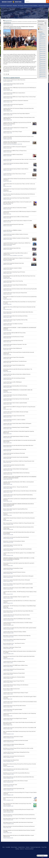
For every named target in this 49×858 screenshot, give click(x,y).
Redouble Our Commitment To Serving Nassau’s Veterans (14, 541)
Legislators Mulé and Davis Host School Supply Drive (13, 104)
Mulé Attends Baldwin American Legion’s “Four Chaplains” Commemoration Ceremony (19, 818)
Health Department (42, 36)
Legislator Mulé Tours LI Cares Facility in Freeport (12, 131)
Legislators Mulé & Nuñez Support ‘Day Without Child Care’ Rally (15, 319)
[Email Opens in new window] (8, 74)
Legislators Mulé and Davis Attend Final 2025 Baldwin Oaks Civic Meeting (17, 618)
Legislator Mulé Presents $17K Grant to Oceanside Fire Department (15, 100)
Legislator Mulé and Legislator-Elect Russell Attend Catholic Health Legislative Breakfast (19, 627)
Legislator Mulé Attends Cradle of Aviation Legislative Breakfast (15, 402)
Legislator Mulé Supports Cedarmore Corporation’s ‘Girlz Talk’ (15, 344)
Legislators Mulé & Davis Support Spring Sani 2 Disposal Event (15, 292)
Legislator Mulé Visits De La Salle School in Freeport (13, 736)
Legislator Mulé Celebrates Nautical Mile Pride (11, 248)
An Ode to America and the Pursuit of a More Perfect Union (14, 79)
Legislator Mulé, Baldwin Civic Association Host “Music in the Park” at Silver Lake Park (19, 159)
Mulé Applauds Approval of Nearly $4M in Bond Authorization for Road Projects (18, 822)
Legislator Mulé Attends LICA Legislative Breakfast (12, 709)
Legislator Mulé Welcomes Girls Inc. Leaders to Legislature (14, 419)
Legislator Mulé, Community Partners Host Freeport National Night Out (16, 113)
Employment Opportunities (35, 847)
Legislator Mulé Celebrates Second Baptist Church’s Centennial (15, 718)
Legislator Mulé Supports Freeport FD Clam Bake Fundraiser (14, 705)
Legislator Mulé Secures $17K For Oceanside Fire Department (14, 146)
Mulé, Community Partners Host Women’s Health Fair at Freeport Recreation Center (18, 461)
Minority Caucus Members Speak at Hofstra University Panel (14, 639)
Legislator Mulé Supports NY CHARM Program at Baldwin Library (15, 665)
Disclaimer (28, 847)
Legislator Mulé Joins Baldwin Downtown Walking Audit (13, 744)
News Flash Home (8, 20)
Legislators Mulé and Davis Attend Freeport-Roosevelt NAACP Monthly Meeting (18, 494)
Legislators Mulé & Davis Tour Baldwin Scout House (13, 323)
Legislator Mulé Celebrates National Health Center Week (13, 83)
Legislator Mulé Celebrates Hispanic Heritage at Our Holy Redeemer (15, 684)
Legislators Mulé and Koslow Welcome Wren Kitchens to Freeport (15, 780)
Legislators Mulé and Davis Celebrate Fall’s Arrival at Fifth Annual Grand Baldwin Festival (20, 701)
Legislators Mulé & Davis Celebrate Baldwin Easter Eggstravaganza (15, 468)
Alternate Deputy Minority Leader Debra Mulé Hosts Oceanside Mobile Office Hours (18, 776)
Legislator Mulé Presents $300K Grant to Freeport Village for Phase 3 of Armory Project (19, 96)
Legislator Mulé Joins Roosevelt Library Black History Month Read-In (16, 537)
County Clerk (41, 37)
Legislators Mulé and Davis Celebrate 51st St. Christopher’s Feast (15, 127)
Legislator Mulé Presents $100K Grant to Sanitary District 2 (14, 92)
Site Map (17, 848)
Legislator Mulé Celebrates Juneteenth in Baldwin (12, 268)
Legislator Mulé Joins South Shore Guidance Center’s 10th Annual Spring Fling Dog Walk (20, 288)
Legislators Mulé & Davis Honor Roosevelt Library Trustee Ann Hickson (16, 614)
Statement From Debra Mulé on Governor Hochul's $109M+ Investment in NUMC (18, 587)
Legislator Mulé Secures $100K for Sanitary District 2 (13, 154)
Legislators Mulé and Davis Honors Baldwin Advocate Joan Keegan (15, 411)
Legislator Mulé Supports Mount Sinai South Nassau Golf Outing (15, 315)
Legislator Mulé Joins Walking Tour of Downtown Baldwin (14, 677)
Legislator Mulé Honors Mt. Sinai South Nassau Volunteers (14, 378)
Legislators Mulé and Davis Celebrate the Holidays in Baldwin (14, 631)
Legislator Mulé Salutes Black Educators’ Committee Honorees (15, 361)
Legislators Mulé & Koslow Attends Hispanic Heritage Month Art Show (16, 752)
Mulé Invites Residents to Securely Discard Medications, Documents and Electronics (19, 814)
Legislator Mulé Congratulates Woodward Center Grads (13, 263)
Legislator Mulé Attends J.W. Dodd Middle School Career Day (14, 449)
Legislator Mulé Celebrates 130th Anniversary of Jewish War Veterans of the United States (19, 490)
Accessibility (8, 847)
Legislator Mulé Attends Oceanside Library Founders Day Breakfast (15, 457)
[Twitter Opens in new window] (6, 74)
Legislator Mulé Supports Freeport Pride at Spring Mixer (13, 357)
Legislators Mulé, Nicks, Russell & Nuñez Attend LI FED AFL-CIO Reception (17, 423)
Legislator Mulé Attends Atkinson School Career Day (13, 281)
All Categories (41, 33)
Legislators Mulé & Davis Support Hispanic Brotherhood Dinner (15, 284)
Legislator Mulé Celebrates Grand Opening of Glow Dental (14, 453)
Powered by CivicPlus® (29, 848)
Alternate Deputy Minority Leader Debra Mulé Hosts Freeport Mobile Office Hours (18, 445)
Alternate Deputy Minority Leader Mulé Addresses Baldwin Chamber (15, 769)
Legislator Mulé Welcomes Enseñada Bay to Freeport (13, 568)
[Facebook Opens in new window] (4, 74)
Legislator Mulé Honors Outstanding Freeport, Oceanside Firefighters (16, 427)
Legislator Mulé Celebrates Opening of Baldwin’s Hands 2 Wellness (15, 168)
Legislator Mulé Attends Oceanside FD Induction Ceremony (14, 572)
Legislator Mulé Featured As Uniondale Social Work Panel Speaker (15, 740)
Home (3, 847)
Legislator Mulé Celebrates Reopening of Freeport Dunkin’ (14, 673)
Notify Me (40, 29)
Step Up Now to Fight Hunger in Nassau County (12, 647)
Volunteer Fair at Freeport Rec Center (10, 784)
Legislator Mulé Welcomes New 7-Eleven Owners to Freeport (14, 173)
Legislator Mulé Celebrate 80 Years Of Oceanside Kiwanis (13, 669)
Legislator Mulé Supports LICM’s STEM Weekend (12, 382)
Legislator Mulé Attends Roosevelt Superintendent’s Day (13, 788)
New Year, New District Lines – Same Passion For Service (14, 643)
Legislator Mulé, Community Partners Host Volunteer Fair (14, 756)
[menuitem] (3, 6)
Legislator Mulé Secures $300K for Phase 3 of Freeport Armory (14, 150)
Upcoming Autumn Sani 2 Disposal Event (11, 760)
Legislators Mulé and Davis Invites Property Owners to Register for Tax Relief (17, 220)
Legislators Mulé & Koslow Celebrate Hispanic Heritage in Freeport (15, 692)
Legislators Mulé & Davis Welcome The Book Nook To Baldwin (14, 207)
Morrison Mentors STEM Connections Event (11, 688)
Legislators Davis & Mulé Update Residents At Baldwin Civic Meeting (16, 436)
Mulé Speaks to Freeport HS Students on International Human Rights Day (16, 635)
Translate (45, 857)
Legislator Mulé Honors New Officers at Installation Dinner (14, 661)
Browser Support (14, 847)
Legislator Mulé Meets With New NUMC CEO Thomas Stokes (14, 332)
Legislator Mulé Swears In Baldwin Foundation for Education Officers (16, 238)
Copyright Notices (21, 847)
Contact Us (22, 848)
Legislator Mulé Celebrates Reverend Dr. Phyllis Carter (13, 224)
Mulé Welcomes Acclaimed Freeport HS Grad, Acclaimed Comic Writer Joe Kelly (18, 748)
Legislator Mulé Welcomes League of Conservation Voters (14, 415)
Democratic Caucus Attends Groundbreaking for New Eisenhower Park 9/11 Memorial (19, 194)
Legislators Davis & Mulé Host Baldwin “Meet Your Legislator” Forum (16, 596)
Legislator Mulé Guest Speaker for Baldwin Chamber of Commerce (15, 234)
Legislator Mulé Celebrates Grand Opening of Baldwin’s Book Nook (15, 163)
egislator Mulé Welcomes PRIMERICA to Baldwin (12, 230)
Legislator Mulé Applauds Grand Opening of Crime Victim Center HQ (16, 398)
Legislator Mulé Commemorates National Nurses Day (13, 340)
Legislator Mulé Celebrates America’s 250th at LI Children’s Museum (16, 216)
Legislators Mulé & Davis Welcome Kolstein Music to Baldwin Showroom (16, 374)
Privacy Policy (44, 847)
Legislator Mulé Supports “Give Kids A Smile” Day (12, 545)
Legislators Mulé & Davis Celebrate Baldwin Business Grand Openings (16, 472)
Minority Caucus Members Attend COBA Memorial (12, 348)
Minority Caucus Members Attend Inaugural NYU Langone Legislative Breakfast (18, 583)
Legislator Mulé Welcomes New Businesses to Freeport (13, 336)
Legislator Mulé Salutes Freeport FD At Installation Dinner (14, 365)
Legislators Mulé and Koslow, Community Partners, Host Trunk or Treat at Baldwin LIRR (19, 727)
